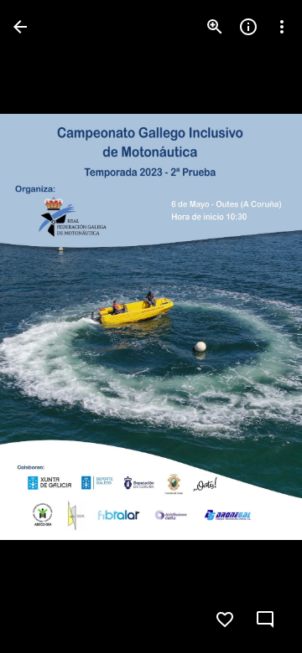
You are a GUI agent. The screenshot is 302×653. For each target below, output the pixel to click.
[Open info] (248, 27)
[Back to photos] (20, 27)
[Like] (225, 619)
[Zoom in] (215, 27)
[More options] (282, 27)
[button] (267, 619)
